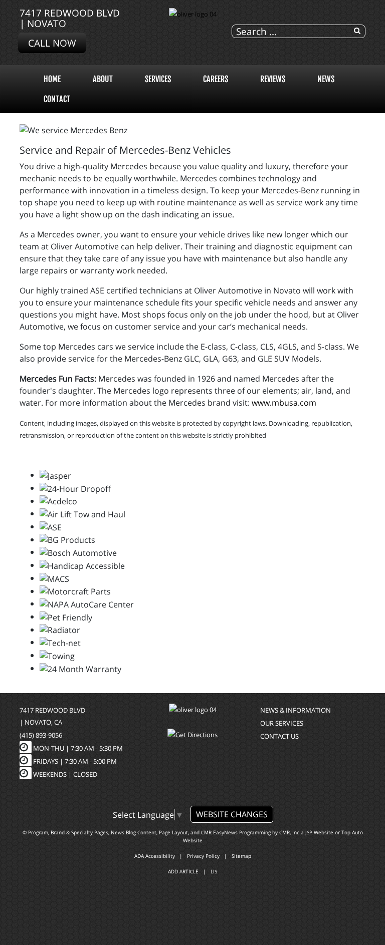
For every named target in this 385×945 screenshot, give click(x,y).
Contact (57, 99)
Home (52, 79)
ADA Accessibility (154, 855)
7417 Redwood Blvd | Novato (70, 18)
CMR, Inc (289, 832)
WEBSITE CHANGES (232, 814)
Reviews (272, 79)
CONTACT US (279, 736)
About (103, 79)
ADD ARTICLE (183, 871)
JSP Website (319, 832)
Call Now (52, 43)
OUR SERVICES (281, 723)
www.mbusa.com (284, 402)
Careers (215, 79)
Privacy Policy (203, 855)
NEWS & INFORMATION (295, 710)
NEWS (325, 79)
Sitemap (241, 855)
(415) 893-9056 (41, 735)
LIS (214, 871)
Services (158, 79)
